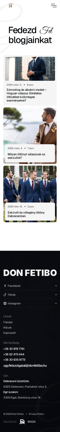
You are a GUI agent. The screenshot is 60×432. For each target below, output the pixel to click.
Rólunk (7, 327)
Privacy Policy (36, 413)
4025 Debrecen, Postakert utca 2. (25, 386)
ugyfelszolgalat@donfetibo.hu (25, 365)
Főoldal (7, 322)
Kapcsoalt (9, 332)
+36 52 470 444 (13, 354)
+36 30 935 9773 (14, 359)
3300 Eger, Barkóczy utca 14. (22, 397)
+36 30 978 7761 (13, 349)
